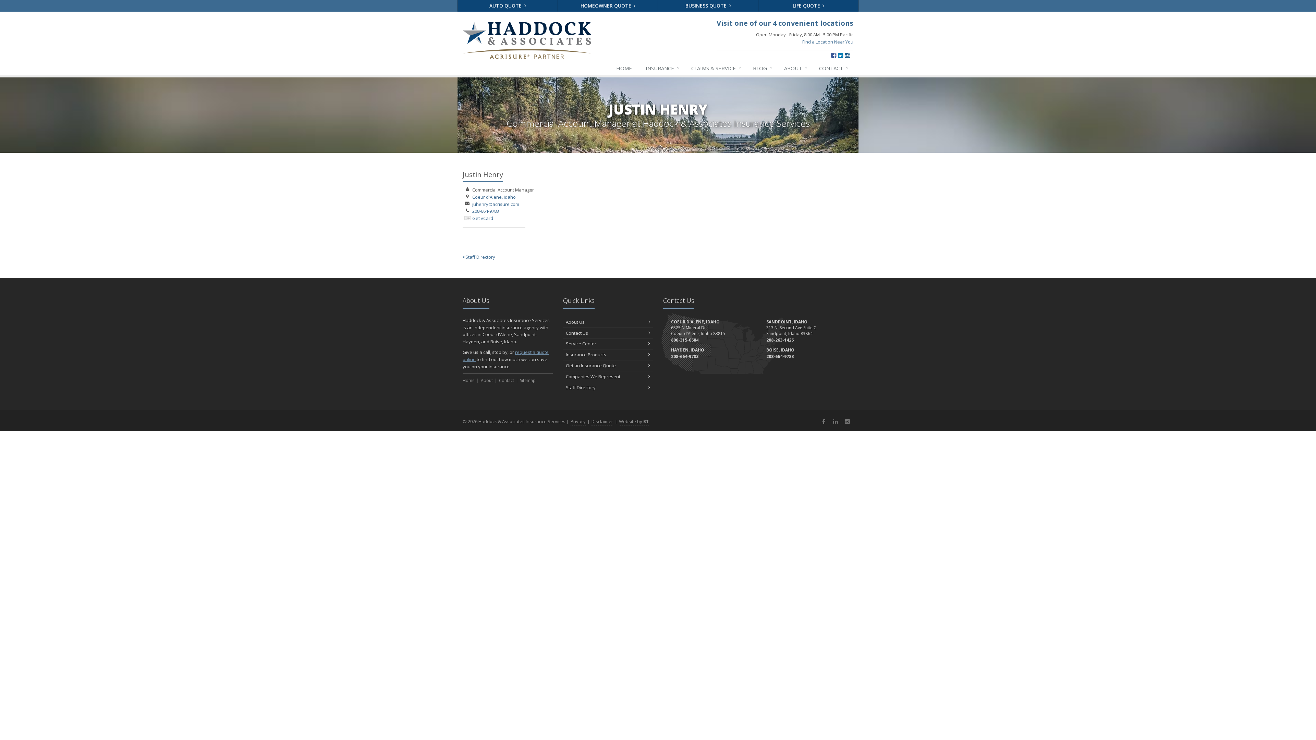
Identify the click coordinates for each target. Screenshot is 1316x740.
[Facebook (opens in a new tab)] (833, 55)
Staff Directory (479, 257)
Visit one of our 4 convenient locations (785, 23)
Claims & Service (716, 68)
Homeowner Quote (607, 5)
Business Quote (706, 5)
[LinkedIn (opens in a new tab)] (840, 55)
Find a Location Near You (827, 42)
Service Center (581, 344)
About (795, 68)
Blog (762, 68)
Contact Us (577, 333)
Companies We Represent (593, 376)
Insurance (663, 68)
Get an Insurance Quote (591, 365)
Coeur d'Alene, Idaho (494, 197)
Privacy (578, 421)
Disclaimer (602, 421)
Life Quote (807, 5)
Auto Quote (506, 5)
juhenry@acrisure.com (495, 204)
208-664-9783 (485, 211)
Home (624, 68)
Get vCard (482, 218)
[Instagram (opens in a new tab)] (847, 55)
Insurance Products (586, 355)
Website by (634, 421)
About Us (575, 322)
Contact (834, 68)
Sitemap (528, 380)
